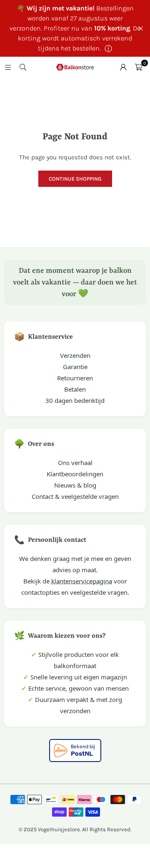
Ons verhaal (75, 462)
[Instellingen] (123, 67)
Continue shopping (75, 179)
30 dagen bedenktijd (75, 400)
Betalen (75, 389)
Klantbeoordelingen (75, 474)
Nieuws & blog (75, 485)
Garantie (75, 366)
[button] (138, 67)
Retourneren (75, 378)
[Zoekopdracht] (22, 67)
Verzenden (75, 355)
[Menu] (7, 67)
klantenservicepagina (81, 581)
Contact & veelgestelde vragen (75, 496)
